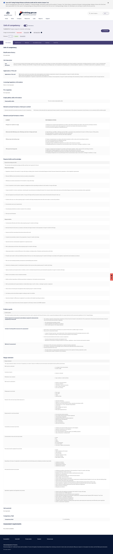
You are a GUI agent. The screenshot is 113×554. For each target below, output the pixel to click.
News (12, 18)
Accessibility (6, 538)
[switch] (26, 26)
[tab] (8, 43)
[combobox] (96, 13)
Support (48, 18)
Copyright (17, 538)
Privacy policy (28, 538)
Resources (27, 18)
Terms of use (50, 538)
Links (34, 18)
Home (6, 18)
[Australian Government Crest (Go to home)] (9, 13)
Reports (41, 18)
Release (5, 36)
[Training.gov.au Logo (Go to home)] (25, 13)
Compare (19, 18)
